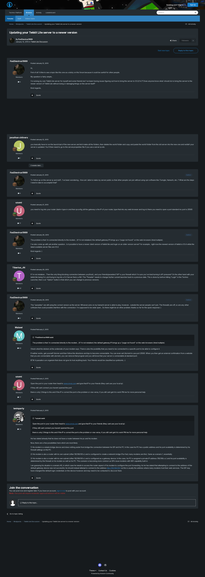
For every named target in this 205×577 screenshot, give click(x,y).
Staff (19, 19)
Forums (10, 19)
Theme (92, 571)
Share (174, 40)
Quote (38, 95)
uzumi (19, 202)
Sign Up (193, 5)
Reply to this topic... (29, 503)
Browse (29, 12)
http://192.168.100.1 (114, 468)
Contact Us (102, 571)
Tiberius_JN (18, 267)
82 (20, 348)
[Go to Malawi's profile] (19, 335)
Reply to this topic (185, 50)
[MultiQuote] (32, 95)
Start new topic (164, 50)
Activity (38, 12)
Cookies (112, 571)
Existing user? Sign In (175, 5)
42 (20, 288)
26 (20, 429)
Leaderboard (50, 12)
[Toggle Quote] (34, 337)
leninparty (18, 408)
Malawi (19, 327)
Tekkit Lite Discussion (39, 42)
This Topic (186, 12)
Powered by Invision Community (102, 573)
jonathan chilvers (19, 137)
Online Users (30, 19)
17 (20, 223)
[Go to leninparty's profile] (19, 416)
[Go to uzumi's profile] (19, 211)
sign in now (61, 491)
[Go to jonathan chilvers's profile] (19, 146)
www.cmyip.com (70, 383)
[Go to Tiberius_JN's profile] (19, 276)
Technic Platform (15, 12)
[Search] (195, 12)
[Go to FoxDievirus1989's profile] (11, 40)
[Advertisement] (50, 117)
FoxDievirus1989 (25, 39)
